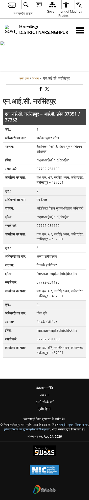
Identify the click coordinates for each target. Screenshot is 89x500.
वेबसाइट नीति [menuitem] (44, 388)
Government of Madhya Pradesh (64, 13)
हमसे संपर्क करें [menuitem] (45, 401)
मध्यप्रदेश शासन (23, 13)
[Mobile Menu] (80, 30)
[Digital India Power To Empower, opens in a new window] (44, 490)
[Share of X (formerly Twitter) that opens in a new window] (46, 90)
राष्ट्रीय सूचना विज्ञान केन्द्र (73, 425)
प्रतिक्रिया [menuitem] (44, 408)
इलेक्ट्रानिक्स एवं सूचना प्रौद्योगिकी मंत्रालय (27, 429)
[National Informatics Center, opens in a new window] (44, 470)
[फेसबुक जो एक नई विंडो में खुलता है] (40, 90)
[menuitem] (11, 4)
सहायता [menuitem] (44, 395)
